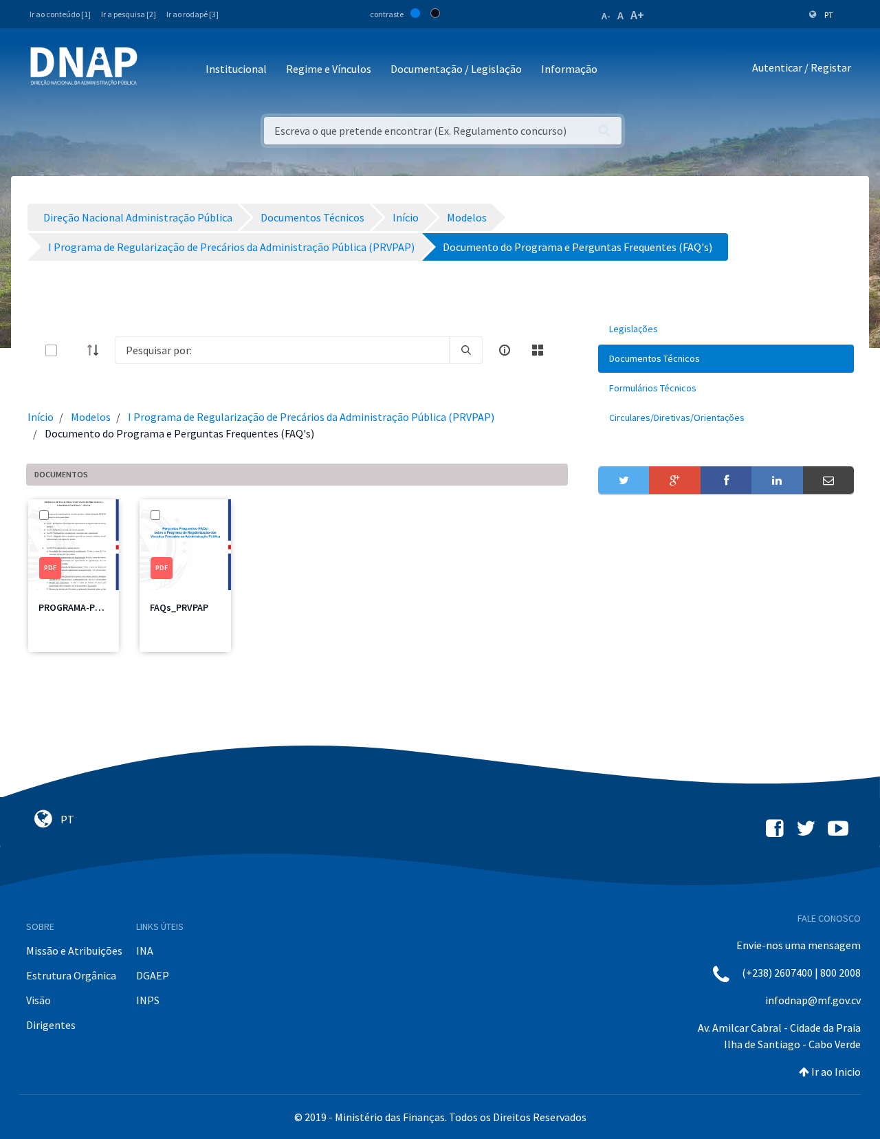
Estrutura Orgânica (71, 975)
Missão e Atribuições (74, 950)
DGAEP (152, 975)
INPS (148, 1000)
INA (144, 950)
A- (606, 16)
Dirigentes (51, 1025)
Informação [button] (569, 69)
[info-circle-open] (505, 350)
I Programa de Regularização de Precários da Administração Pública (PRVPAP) (311, 417)
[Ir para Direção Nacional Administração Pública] (84, 65)
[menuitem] (726, 329)
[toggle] (73, 350)
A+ (637, 15)
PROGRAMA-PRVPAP (80, 607)
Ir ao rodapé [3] (192, 14)
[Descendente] (97, 350)
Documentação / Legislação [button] (456, 69)
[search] (466, 350)
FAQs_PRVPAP (179, 607)
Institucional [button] (236, 69)
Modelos (91, 417)
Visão (38, 1000)
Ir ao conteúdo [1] (60, 14)
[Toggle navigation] (157, 70)
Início (41, 417)
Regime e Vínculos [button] (328, 69)
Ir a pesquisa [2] (128, 14)
